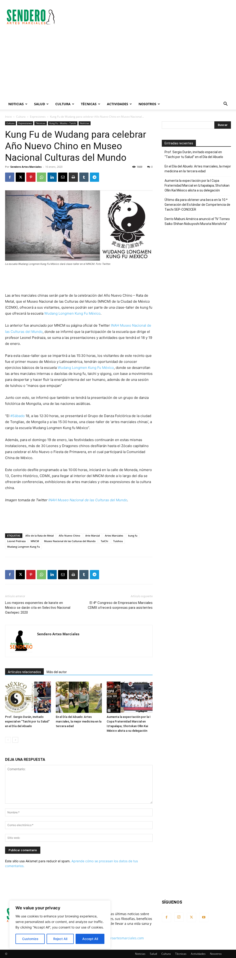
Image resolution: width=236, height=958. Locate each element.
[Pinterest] (30, 177)
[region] (60, 924)
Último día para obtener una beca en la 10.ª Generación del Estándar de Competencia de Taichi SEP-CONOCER (197, 204)
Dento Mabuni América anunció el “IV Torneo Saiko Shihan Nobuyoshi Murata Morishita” (197, 221)
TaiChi (104, 541)
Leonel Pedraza (16, 541)
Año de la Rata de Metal (39, 535)
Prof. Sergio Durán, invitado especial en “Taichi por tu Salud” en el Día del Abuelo (27, 721)
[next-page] (15, 740)
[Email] (62, 177)
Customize (30, 939)
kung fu (132, 535)
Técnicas (89, 104)
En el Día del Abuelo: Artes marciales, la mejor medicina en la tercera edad (78, 721)
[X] (20, 177)
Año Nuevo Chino (69, 535)
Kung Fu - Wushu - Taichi (62, 123)
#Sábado (17, 416)
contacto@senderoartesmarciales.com (114, 938)
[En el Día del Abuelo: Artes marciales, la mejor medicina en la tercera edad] (79, 697)
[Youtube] (203, 917)
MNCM (35, 541)
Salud (39, 104)
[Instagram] (178, 917)
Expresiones (38, 117)
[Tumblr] (83, 177)
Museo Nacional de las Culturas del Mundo (70, 541)
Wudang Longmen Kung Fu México (72, 313)
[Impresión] (73, 177)
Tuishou (118, 541)
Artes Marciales (114, 535)
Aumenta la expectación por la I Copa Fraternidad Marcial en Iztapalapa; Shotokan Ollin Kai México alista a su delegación (197, 185)
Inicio (8, 117)
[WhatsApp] (41, 177)
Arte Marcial (92, 535)
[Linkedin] (52, 177)
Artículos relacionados (24, 672)
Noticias (16, 104)
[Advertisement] (147, 17)
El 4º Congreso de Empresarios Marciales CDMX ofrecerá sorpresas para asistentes (120, 605)
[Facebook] (9, 177)
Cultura (63, 104)
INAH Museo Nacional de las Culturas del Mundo (87, 500)
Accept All (90, 939)
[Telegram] (94, 177)
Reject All (60, 939)
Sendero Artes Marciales (25, 166)
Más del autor (57, 672)
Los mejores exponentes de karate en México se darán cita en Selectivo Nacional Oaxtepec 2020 (37, 608)
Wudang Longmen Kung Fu (23, 546)
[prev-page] (8, 740)
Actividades (117, 104)
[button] (225, 104)
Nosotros (147, 104)
